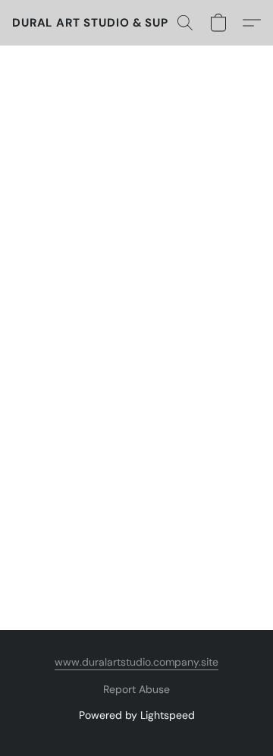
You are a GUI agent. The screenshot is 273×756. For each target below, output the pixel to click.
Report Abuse (136, 689)
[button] (107, 23)
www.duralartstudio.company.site (136, 662)
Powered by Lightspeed (137, 715)
